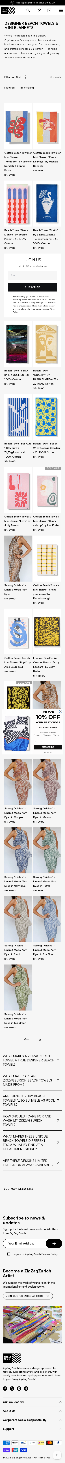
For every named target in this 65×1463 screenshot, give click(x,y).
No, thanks (47, 752)
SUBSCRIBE (48, 747)
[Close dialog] (60, 711)
